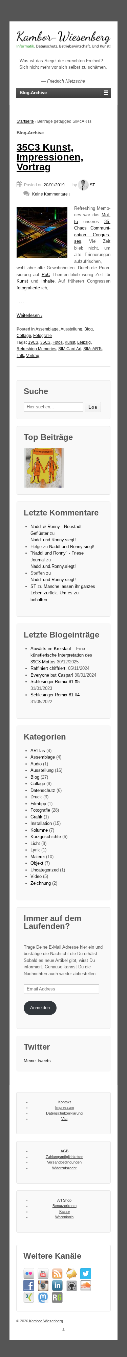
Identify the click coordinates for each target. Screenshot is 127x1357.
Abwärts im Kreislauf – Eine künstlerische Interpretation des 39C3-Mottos (61, 655)
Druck (36, 796)
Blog (88, 329)
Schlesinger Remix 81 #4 (55, 694)
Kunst (22, 281)
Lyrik (35, 849)
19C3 (33, 342)
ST (92, 185)
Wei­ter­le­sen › (29, 315)
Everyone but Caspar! (51, 675)
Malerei (37, 856)
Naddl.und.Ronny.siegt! (53, 539)
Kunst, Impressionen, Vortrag (50, 157)
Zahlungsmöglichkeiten (64, 1157)
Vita (64, 1119)
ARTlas (37, 750)
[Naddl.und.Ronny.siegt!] (43, 468)
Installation (41, 823)
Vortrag (32, 355)
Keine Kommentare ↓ (51, 194)
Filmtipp (38, 803)
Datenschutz (42, 790)
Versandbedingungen (64, 1162)
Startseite (25, 121)
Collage (24, 335)
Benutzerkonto (64, 1206)
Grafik (36, 816)
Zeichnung (40, 883)
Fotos (57, 342)
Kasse (64, 1211)
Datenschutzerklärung (64, 1113)
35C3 (45, 342)
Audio (36, 763)
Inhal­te (48, 281)
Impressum (64, 1107)
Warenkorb (64, 1217)
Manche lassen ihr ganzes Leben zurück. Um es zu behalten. (62, 593)
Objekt (36, 863)
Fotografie (42, 335)
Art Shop (64, 1200)
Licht (35, 843)
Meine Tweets (37, 1060)
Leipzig (84, 342)
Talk (20, 355)
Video (36, 876)
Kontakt (64, 1102)
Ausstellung (71, 329)
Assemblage (47, 329)
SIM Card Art (69, 348)
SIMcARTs (92, 348)
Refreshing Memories (36, 348)
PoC (46, 274)
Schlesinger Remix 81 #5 (55, 681)
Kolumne (39, 830)
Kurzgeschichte (45, 836)
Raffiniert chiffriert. (48, 668)
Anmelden (40, 1007)
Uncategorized (44, 869)
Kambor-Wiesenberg (45, 1321)
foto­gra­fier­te (28, 287)
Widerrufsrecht (64, 1168)
